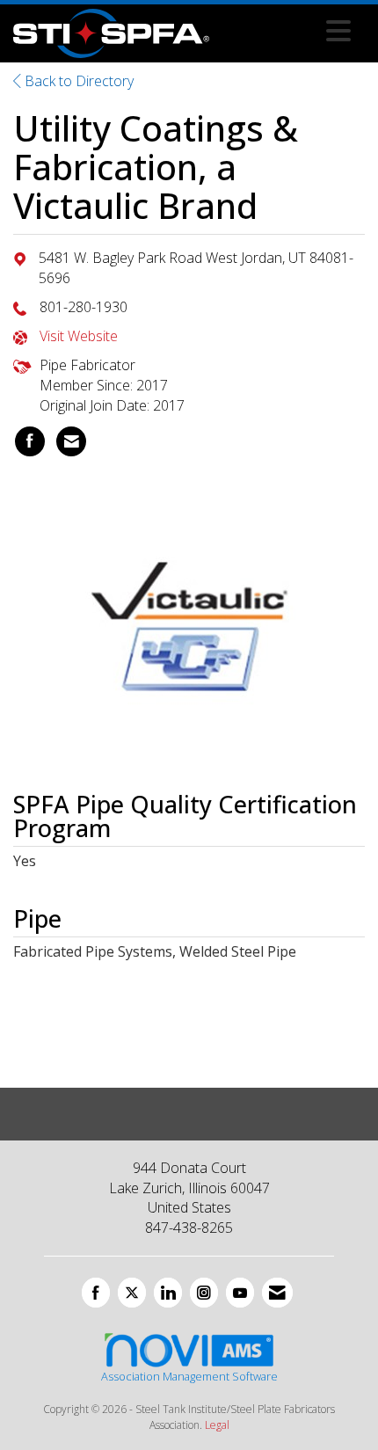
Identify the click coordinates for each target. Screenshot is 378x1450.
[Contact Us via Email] (277, 1293)
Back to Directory (77, 81)
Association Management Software (189, 1376)
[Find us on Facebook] (96, 1293)
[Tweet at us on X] (132, 1293)
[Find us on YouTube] (240, 1293)
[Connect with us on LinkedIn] (168, 1293)
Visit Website (79, 336)
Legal (217, 1424)
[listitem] (30, 441)
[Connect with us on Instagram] (204, 1293)
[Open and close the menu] (285, 31)
